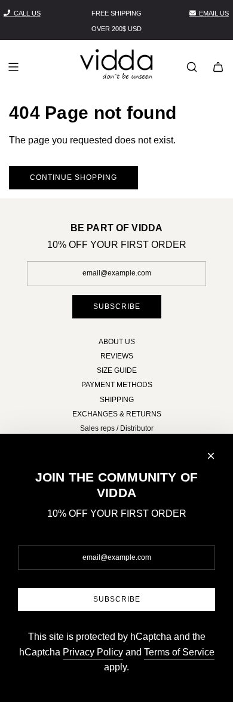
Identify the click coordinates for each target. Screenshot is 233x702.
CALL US (27, 13)
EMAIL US (214, 13)
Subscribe (116, 306)
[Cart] (218, 67)
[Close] (211, 456)
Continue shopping (73, 177)
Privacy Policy (93, 652)
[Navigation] (13, 67)
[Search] (192, 67)
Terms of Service (179, 652)
